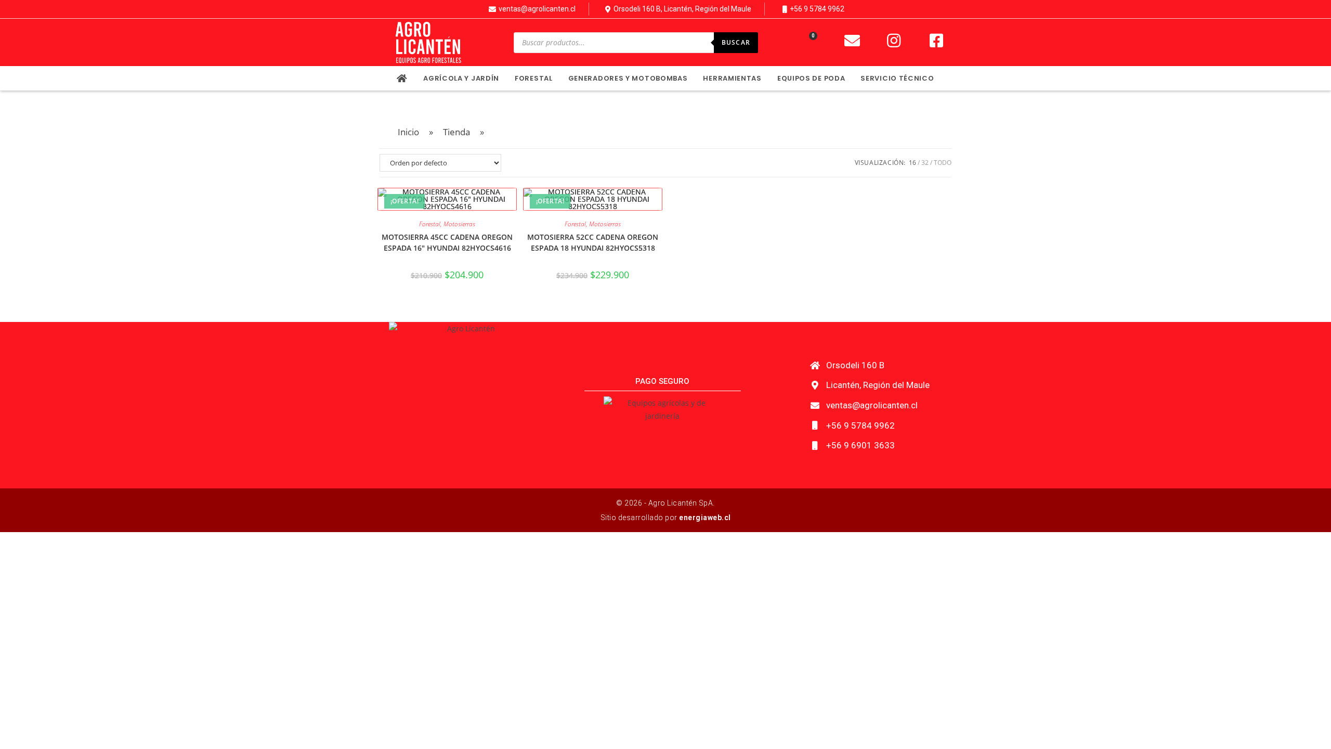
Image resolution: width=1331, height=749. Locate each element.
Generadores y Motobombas (628, 78)
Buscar (736, 42)
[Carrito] (807, 42)
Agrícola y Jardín (461, 78)
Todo (942, 162)
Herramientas (732, 78)
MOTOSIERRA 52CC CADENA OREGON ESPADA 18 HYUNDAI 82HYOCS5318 (592, 242)
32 (925, 162)
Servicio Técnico (897, 78)
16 (912, 162)
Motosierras (459, 223)
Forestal (534, 78)
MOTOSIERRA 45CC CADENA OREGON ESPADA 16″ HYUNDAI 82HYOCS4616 (447, 242)
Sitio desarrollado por (666, 517)
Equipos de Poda (811, 78)
